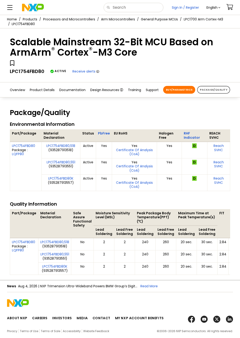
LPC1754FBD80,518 (60, 145)
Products (30, 19)
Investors (62, 318)
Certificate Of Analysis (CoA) (134, 152)
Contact (101, 318)
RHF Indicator (192, 135)
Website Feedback (96, 331)
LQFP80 (18, 154)
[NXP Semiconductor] (33, 7)
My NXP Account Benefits (139, 318)
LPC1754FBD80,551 (61, 162)
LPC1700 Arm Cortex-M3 (203, 19)
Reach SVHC (219, 147)
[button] (213, 7)
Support (152, 90)
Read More (149, 286)
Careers (40, 318)
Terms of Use (29, 331)
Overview (17, 90)
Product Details (42, 90)
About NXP (17, 318)
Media (82, 318)
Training (134, 90)
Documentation (72, 90)
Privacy (12, 331)
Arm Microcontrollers (118, 19)
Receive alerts (83, 71)
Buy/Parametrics (179, 90)
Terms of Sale (50, 331)
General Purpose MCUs (159, 19)
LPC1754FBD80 (23, 145)
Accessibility (72, 331)
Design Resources (104, 90)
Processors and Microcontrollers (69, 19)
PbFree (104, 133)
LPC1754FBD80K (60, 178)
